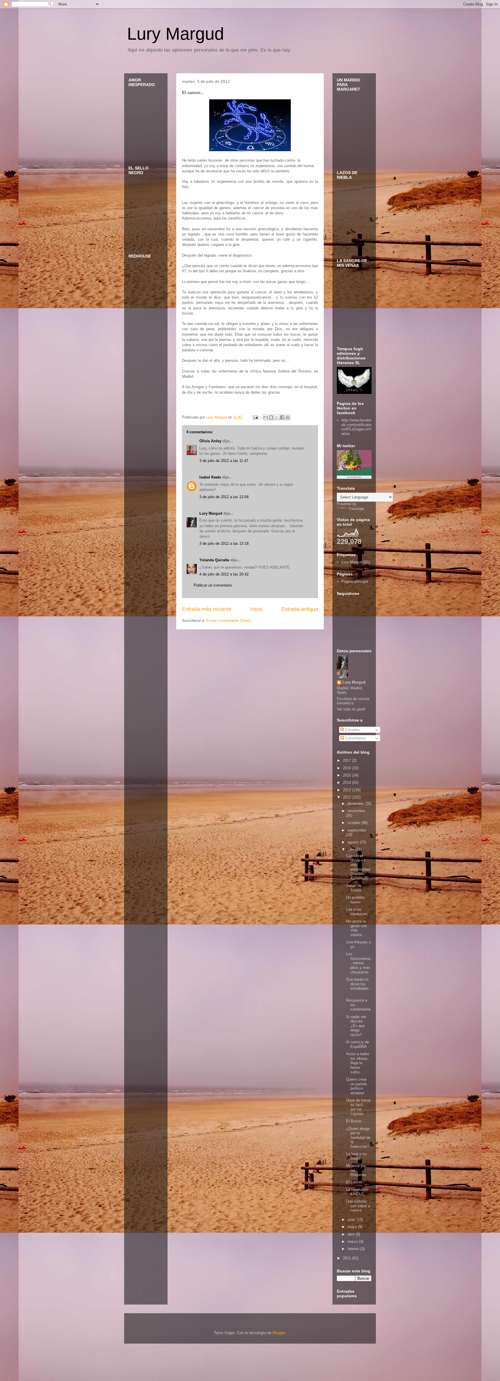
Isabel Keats (210, 477)
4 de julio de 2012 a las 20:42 (224, 574)
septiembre (357, 830)
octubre (354, 823)
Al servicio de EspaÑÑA (357, 1044)
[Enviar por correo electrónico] (266, 417)
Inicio (256, 609)
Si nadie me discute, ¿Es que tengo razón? (356, 1026)
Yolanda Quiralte (214, 560)
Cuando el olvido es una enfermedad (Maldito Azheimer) (358, 867)
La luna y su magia (356, 1156)
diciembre (356, 803)
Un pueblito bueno (355, 899)
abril (352, 1234)
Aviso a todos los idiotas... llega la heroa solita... (358, 1063)
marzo (353, 1241)
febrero (354, 1249)
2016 (347, 768)
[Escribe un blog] (271, 417)
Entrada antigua (299, 609)
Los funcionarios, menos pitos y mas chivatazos (358, 963)
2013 (347, 790)
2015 (347, 775)
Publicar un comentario (213, 585)
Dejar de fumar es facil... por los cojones (358, 1107)
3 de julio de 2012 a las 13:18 (224, 543)
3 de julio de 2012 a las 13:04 (224, 497)
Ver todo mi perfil (351, 709)
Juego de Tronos (354, 887)
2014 (347, 782)
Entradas (352, 730)
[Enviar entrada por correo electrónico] (255, 417)
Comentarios (355, 738)
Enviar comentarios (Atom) (228, 620)
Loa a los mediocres (357, 911)
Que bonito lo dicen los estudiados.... (358, 986)
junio (352, 1219)
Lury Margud (175, 33)
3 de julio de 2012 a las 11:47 (223, 460)
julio (351, 849)
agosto (354, 842)
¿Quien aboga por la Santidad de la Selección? (358, 1137)
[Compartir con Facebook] (282, 417)
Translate (356, 509)
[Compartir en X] (277, 417)
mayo (353, 1227)
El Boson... (355, 1121)
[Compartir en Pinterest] (288, 417)
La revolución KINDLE (357, 1191)
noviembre (356, 811)
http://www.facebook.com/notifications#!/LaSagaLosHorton (356, 427)
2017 (347, 760)
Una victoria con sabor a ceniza (358, 1205)
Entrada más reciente (206, 609)
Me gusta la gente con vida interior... (356, 928)
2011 (347, 1258)
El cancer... (355, 1182)
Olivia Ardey (210, 441)
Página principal (354, 581)
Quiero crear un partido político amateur (356, 1086)
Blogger (279, 1333)
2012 (347, 797)
